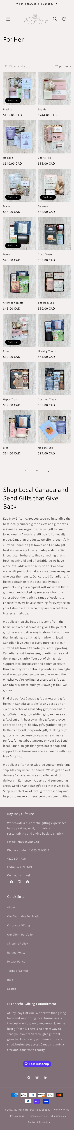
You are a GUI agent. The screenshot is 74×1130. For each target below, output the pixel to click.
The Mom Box (46, 302)
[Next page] (48, 471)
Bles (5, 447)
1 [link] (26, 471)
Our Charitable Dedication (24, 916)
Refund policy (61, 1109)
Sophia (42, 109)
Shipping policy (59, 1115)
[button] (8, 18)
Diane (6, 206)
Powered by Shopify (39, 1109)
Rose (6, 351)
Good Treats (45, 254)
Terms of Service (18, 971)
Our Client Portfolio (20, 934)
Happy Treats (11, 399)
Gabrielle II (44, 157)
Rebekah (43, 206)
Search (11, 989)
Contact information (39, 1122)
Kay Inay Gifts (20, 1109)
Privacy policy (17, 1115)
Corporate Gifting (18, 925)
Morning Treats (47, 351)
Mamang (8, 157)
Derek (6, 254)
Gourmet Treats (47, 399)
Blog (10, 980)
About (11, 907)
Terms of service (38, 1115)
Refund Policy (16, 952)
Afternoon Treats (13, 302)
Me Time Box (45, 447)
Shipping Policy (17, 943)
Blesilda (8, 109)
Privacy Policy (16, 961)
